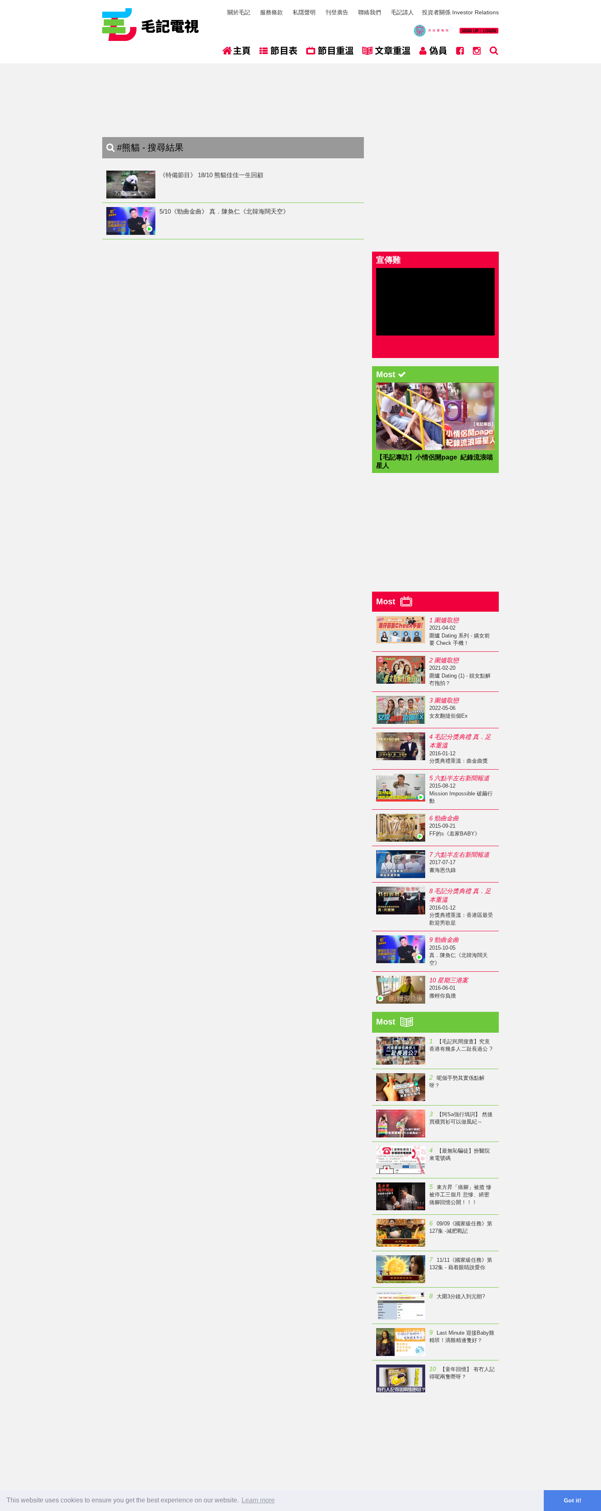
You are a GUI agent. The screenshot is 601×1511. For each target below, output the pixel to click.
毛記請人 (402, 12)
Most (388, 601)
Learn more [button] (258, 1500)
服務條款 (271, 12)
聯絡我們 (369, 12)
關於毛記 (238, 12)
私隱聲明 (304, 12)
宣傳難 (388, 259)
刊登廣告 (336, 12)
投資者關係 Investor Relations (460, 12)
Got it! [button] (572, 1500)
